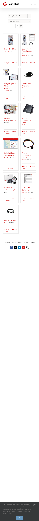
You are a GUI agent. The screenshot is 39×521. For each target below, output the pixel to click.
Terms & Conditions (24, 242)
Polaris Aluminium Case (26, 120)
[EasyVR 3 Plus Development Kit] (28, 40)
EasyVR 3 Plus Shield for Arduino (10, 86)
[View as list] (21, 26)
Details (15, 62)
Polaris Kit (8, 188)
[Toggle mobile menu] (35, 4)
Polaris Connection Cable (26, 155)
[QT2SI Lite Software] (28, 179)
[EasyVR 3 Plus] (10, 40)
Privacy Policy (34, 505)
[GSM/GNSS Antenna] (28, 74)
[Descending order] (29, 16)
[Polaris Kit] (10, 179)
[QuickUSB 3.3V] (10, 211)
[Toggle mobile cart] (31, 4)
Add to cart (7, 63)
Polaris (7, 118)
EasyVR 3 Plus (10, 49)
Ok (19, 517)
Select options (8, 132)
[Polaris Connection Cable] (28, 144)
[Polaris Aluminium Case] (28, 109)
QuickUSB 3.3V (10, 220)
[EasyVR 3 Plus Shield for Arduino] (10, 74)
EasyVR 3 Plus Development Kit (27, 51)
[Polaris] (10, 109)
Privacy (33, 242)
